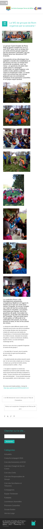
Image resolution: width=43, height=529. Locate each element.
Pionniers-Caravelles (12, 505)
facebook (4, 416)
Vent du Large (9, 513)
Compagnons (9, 490)
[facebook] (32, 521)
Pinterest (14, 416)
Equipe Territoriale (11, 494)
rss (35, 521)
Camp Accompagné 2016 (13, 458)
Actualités (8, 454)
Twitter (7, 416)
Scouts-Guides (9, 509)
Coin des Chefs (10, 473)
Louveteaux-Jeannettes (13, 501)
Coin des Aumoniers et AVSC (15, 462)
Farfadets (7, 498)
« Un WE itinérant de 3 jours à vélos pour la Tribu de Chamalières (18, 399)
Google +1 (11, 416)
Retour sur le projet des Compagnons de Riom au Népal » (20, 408)
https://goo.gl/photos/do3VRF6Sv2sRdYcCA (16, 388)
